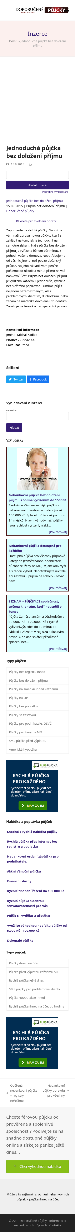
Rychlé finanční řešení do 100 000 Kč (35, 891)
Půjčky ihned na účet (24, 963)
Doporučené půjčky (20, 211)
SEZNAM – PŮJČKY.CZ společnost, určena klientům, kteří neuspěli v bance (35, 606)
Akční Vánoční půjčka (24, 871)
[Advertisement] (37, 104)
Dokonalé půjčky (20, 940)
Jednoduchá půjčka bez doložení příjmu (34, 201)
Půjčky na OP (18, 698)
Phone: (11, 340)
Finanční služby (19, 881)
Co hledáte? (11, 410)
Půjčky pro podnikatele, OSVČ (30, 723)
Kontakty (55, 1225)
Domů (13, 41)
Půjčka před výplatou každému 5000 (35, 972)
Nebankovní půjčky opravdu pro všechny (53, 1090)
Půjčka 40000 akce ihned (27, 997)
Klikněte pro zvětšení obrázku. (37, 221)
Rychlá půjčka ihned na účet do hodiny (36, 1006)
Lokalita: (13, 345)
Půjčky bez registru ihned (27, 672)
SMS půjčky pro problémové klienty (34, 989)
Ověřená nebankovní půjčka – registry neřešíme (21, 1093)
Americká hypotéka (23, 749)
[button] (66, 10)
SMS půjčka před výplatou (27, 741)
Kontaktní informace (22, 330)
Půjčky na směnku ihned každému (33, 689)
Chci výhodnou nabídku (40, 1166)
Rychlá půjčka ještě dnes (26, 980)
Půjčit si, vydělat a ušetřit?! (28, 915)
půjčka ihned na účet (44, 1199)
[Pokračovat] (58, 532)
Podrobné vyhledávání (55, 192)
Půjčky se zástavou (22, 715)
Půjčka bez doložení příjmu (28, 680)
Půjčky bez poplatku (23, 706)
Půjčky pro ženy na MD (25, 732)
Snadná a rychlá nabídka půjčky (32, 832)
